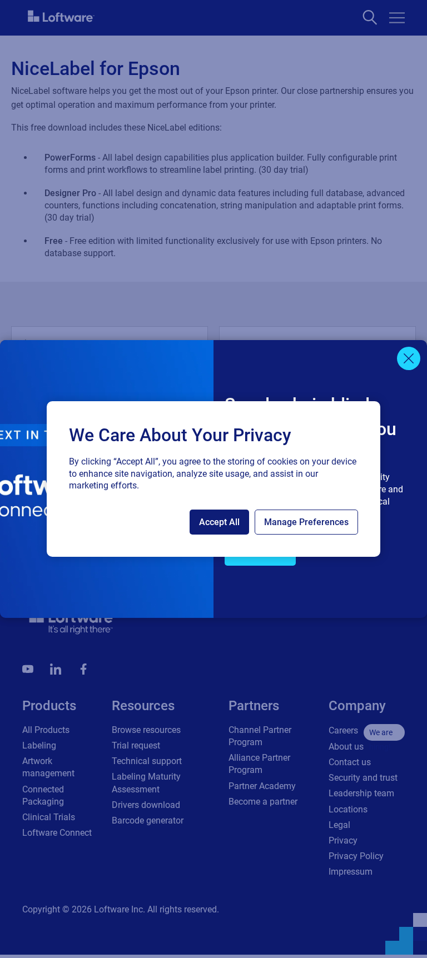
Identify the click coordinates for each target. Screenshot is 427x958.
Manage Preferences (306, 522)
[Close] (408, 358)
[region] (213, 479)
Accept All (219, 522)
